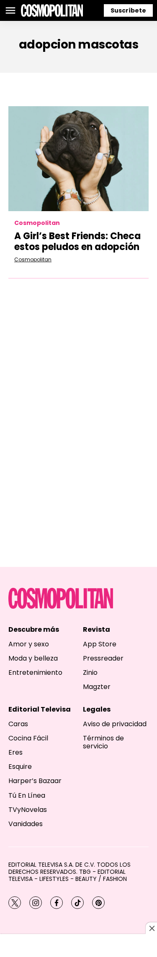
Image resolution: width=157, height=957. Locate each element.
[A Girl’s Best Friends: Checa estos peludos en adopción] (78, 158)
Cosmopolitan (37, 223)
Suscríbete (128, 10)
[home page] (52, 10)
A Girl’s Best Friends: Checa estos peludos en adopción (77, 241)
